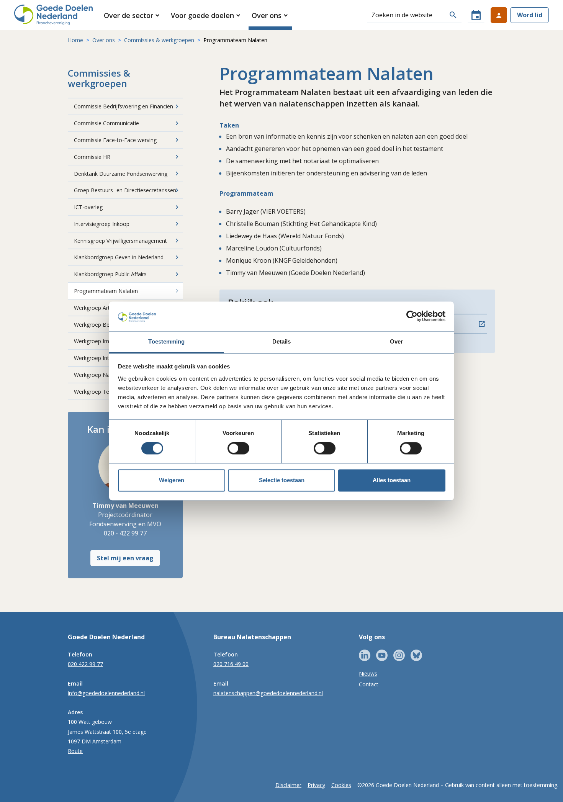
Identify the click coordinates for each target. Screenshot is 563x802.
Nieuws (368, 673)
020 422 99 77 (85, 664)
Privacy (316, 785)
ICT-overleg (88, 207)
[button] (132, 15)
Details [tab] (281, 341)
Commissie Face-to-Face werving (115, 140)
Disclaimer (288, 785)
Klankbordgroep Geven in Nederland (119, 257)
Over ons (103, 40)
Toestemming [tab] (166, 341)
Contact (368, 684)
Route (75, 751)
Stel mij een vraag (125, 558)
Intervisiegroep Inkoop (101, 224)
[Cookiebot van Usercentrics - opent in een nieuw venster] (411, 316)
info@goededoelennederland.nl (106, 693)
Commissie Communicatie (106, 123)
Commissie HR (92, 156)
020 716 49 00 (231, 664)
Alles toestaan (392, 480)
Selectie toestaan (281, 480)
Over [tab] (396, 341)
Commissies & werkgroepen (159, 40)
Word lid (529, 15)
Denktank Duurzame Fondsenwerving (120, 173)
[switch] (238, 448)
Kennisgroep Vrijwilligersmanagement (120, 240)
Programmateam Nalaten (106, 291)
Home (75, 40)
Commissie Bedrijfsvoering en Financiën (123, 106)
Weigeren (171, 480)
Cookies (341, 785)
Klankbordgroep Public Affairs (110, 274)
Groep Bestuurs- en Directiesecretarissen (125, 190)
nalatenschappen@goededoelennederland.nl (268, 693)
